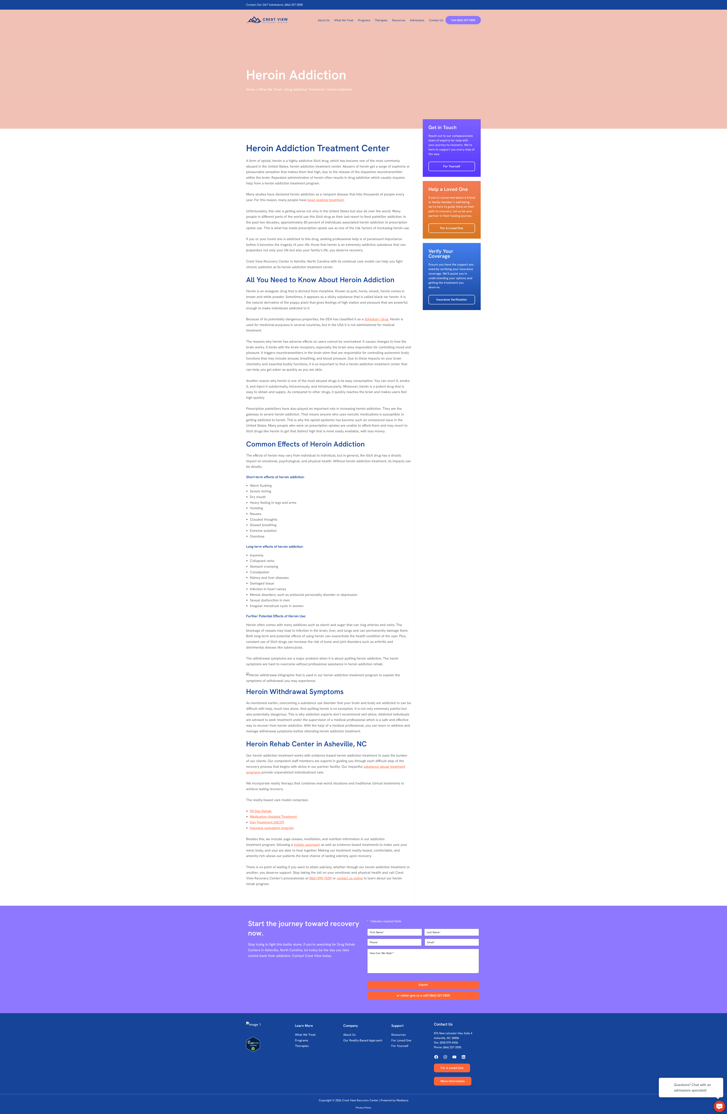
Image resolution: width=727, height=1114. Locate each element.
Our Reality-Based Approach (362, 1040)
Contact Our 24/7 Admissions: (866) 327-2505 (274, 5)
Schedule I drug (376, 319)
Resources (398, 1035)
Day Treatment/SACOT (267, 822)
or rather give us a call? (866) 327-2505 (423, 995)
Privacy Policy (363, 1107)
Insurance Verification (451, 300)
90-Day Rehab (260, 811)
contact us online (350, 878)
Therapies (302, 1046)
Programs (301, 1040)
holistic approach (307, 844)
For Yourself (451, 166)
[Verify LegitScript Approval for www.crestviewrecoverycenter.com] (269, 1044)
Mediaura (402, 1100)
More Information (453, 1081)
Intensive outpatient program (272, 828)
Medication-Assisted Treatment (273, 816)
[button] (463, 20)
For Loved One (401, 1040)
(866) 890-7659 (320, 878)
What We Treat (305, 1035)
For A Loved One (451, 228)
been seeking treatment (326, 200)
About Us (349, 1035)
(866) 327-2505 (452, 1047)
